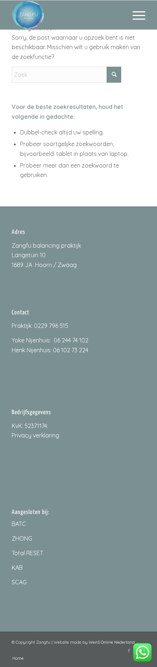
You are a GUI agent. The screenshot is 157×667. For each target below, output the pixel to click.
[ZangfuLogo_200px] (65, 15)
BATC (19, 523)
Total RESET (27, 553)
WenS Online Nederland (112, 642)
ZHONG (22, 538)
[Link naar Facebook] (128, 650)
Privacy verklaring (35, 435)
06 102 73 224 (70, 350)
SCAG (19, 582)
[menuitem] (135, 15)
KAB (17, 567)
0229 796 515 (51, 325)
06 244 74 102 (71, 340)
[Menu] (135, 15)
